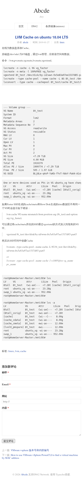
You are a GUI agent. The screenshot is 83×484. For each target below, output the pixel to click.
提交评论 (8, 441)
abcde (25, 42)
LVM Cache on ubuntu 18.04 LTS (41, 37)
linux (62, 42)
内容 (4, 407)
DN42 (34, 26)
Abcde (41, 10)
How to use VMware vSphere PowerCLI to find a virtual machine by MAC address (40, 456)
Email (5, 384)
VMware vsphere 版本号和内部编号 (30, 450)
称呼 (4, 372)
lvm (17, 351)
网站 (4, 396)
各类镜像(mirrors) (55, 26)
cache (23, 351)
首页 (21, 26)
